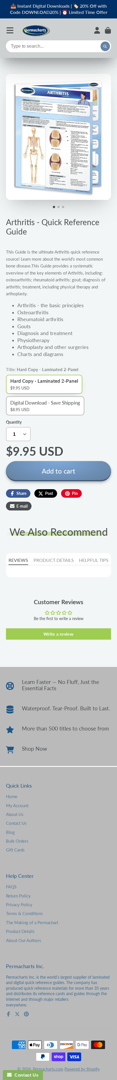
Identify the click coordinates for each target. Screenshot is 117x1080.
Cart (108, 30)
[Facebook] (8, 1014)
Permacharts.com (48, 1069)
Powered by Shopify (82, 1069)
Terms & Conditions (24, 913)
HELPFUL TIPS (93, 560)
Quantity (14, 422)
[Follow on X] (17, 1014)
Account (97, 30)
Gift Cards (15, 849)
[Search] (105, 46)
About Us (15, 814)
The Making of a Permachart (32, 922)
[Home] (36, 30)
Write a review (58, 634)
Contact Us (16, 823)
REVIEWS (18, 560)
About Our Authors (23, 940)
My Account (17, 805)
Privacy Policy (19, 904)
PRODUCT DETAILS (54, 560)
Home (11, 796)
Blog (10, 832)
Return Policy (18, 895)
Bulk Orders (17, 841)
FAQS (11, 886)
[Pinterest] (26, 1014)
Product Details (20, 931)
